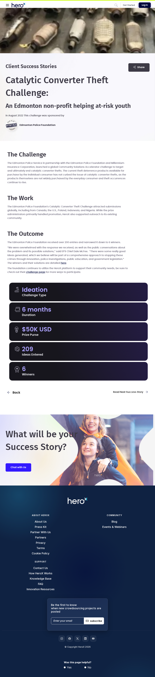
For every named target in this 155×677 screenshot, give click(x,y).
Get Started (129, 5)
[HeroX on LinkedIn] (85, 639)
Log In (145, 5)
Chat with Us (18, 467)
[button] (7, 5)
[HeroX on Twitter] (77, 639)
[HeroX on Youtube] (93, 639)
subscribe (96, 620)
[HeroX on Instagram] (62, 639)
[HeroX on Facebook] (70, 639)
